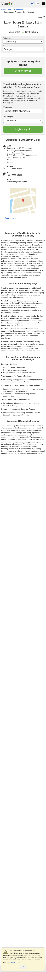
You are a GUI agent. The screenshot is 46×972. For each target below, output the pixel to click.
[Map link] (23, 200)
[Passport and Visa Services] (7, 3)
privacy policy (16, 962)
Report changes (11, 218)
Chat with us (31, 32)
